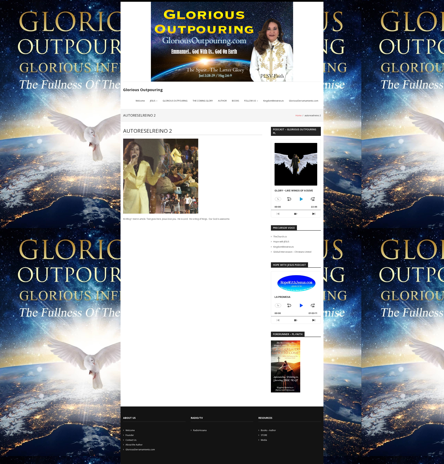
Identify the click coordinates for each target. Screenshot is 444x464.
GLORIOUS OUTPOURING (175, 100)
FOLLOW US (250, 100)
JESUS (152, 100)
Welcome (140, 100)
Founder (130, 435)
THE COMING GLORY (203, 100)
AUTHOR (222, 100)
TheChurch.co (280, 236)
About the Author (134, 444)
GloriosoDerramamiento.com (303, 100)
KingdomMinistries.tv (273, 100)
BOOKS (235, 100)
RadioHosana (200, 430)
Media (264, 440)
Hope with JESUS (281, 241)
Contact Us (131, 440)
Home (299, 115)
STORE (264, 435)
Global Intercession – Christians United (292, 251)
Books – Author (268, 430)
